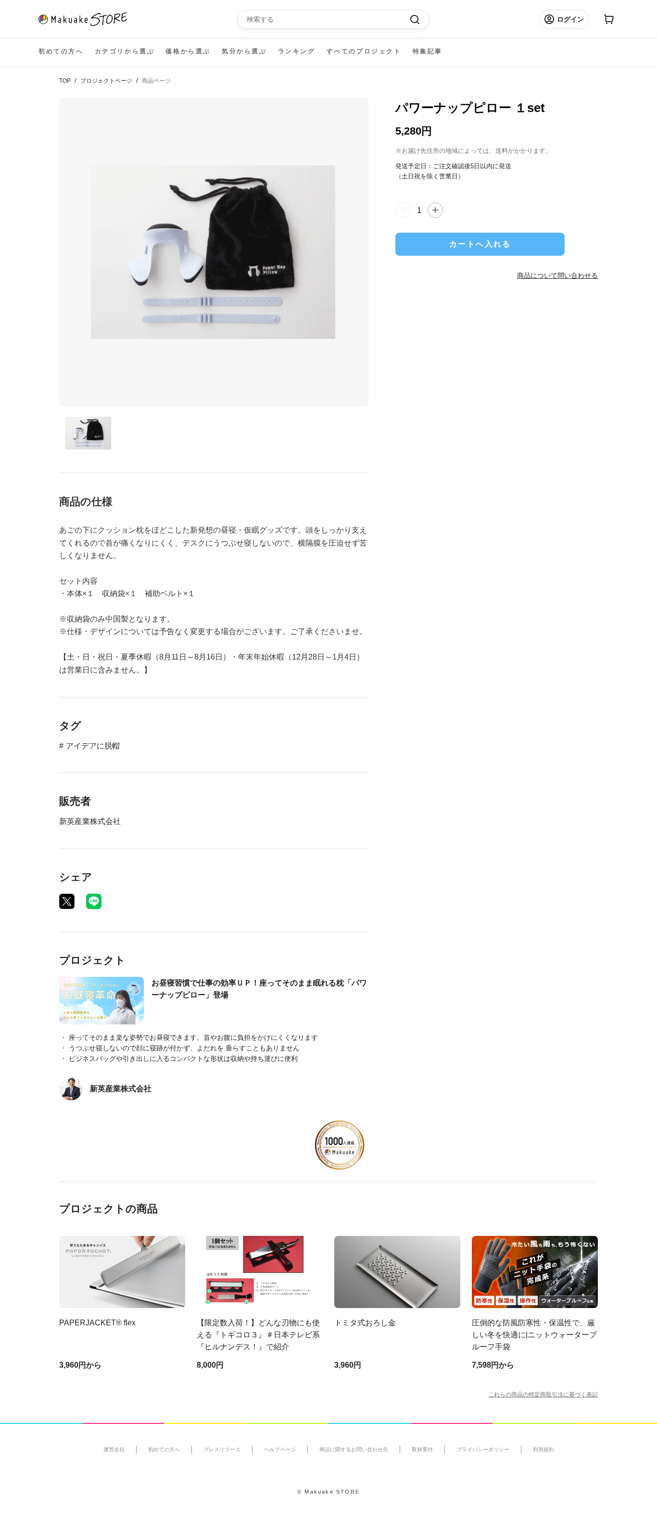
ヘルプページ (280, 1449)
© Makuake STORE (328, 1492)
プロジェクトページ (106, 80)
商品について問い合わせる (557, 275)
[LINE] (93, 901)
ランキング (297, 51)
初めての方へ (61, 51)
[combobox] (328, 19)
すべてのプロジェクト (364, 51)
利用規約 (543, 1449)
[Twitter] (67, 901)
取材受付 (422, 1449)
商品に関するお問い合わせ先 (353, 1449)
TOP (65, 80)
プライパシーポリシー (482, 1449)
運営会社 (114, 1449)
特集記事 (427, 51)
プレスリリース (221, 1449)
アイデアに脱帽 (93, 746)
